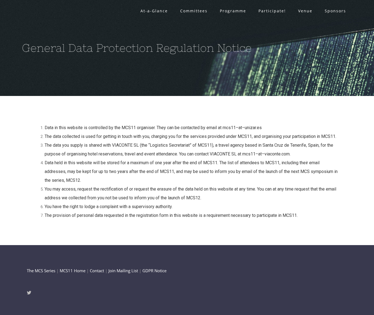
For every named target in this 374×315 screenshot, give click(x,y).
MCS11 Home (72, 270)
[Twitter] (29, 292)
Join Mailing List (123, 270)
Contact (97, 270)
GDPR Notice (154, 270)
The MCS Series (41, 270)
